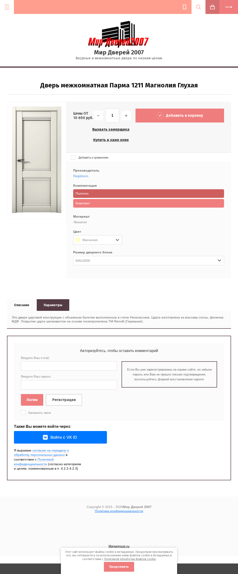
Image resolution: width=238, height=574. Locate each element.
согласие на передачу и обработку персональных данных (41, 452)
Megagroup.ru (119, 546)
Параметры (53, 305)
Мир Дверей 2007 (119, 52)
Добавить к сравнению (93, 157)
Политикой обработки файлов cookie (130, 559)
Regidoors (80, 176)
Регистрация (64, 400)
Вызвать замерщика (110, 129)
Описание (21, 305)
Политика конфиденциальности (119, 511)
